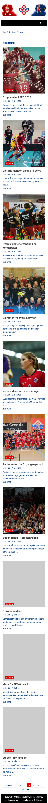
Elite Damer (9, 90)
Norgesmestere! (24, 584)
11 (23, 789)
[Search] (41, 23)
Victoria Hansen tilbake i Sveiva (24, 143)
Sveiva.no (6, 101)
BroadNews (26, 800)
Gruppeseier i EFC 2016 (24, 70)
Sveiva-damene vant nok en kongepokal (24, 217)
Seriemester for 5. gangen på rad (24, 437)
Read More (7, 115)
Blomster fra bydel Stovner (24, 290)
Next (28, 789)
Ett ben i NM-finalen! (24, 730)
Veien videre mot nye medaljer (24, 364)
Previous (8, 785)
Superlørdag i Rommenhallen (24, 510)
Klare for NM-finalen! (24, 657)
